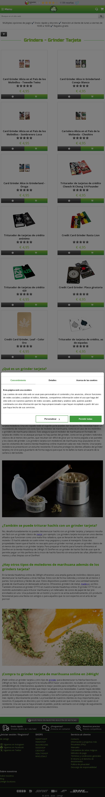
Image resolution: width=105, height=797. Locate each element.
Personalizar (50, 419)
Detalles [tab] (52, 380)
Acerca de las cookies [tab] (86, 380)
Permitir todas (85, 419)
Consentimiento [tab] (18, 380)
